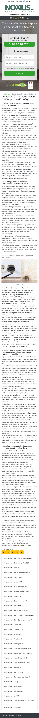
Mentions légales (15, 715)
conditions (19, 68)
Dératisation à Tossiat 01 (12, 708)
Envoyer (19, 73)
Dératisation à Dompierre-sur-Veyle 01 (17, 648)
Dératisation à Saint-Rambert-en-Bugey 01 (19, 615)
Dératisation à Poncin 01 (12, 667)
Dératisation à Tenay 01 (12, 682)
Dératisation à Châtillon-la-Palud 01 (16, 563)
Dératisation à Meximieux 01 (14, 625)
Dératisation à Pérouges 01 (13, 644)
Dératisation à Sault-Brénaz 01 (14, 672)
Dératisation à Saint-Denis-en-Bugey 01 (18, 558)
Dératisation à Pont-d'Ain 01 (13, 606)
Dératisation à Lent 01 (11, 696)
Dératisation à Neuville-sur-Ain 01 (16, 658)
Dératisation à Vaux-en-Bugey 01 (15, 587)
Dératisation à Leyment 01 (13, 582)
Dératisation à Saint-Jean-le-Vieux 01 (17, 610)
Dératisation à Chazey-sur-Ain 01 (15, 601)
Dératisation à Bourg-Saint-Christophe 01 (18, 653)
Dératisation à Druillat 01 (12, 634)
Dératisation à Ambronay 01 (13, 577)
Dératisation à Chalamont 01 (13, 629)
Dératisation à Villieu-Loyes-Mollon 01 (17, 591)
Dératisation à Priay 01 (11, 568)
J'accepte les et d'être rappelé (20, 68)
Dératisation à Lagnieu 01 (12, 596)
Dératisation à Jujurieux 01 (13, 639)
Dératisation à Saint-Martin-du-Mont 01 (18, 663)
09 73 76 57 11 (20, 44)
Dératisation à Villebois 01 (13, 686)
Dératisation (6, 94)
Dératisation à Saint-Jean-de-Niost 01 (17, 677)
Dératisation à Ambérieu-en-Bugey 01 (17, 572)
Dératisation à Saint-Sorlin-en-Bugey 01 (18, 620)
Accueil (4, 715)
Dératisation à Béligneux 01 (13, 691)
